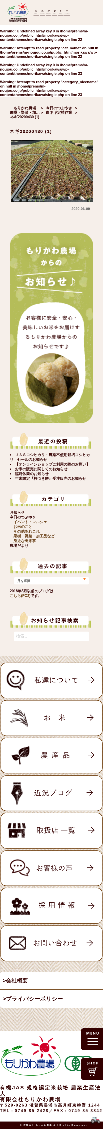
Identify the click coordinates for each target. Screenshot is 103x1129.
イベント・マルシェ (30, 522)
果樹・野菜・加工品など (34, 536)
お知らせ (17, 512)
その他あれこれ (27, 531)
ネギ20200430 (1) (31, 131)
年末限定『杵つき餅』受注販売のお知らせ (50, 478)
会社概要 (17, 980)
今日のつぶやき (23, 517)
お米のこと (23, 526)
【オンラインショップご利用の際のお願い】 (52, 464)
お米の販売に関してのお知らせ (41, 469)
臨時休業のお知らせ (32, 473)
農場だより (19, 545)
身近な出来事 (25, 541)
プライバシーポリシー (34, 999)
